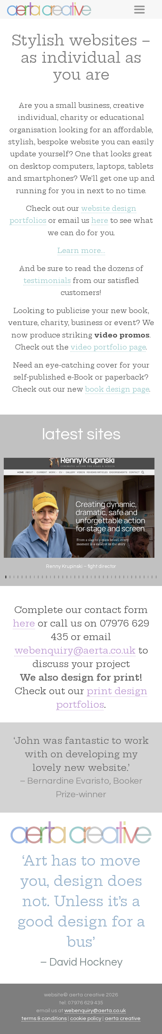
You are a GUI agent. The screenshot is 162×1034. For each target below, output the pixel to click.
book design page (117, 389)
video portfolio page (108, 347)
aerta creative (123, 1018)
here (99, 220)
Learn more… (81, 250)
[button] (5, 576)
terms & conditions (44, 1018)
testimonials (47, 280)
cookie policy (85, 1018)
